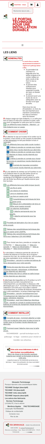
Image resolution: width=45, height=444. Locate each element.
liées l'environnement (21, 248)
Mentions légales (14, 406)
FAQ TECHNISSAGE (32, 406)
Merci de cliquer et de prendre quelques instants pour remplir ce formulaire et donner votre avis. (22, 356)
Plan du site (14, 416)
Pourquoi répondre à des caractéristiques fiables (21, 384)
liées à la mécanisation (21, 246)
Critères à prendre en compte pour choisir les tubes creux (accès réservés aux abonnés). (23, 148)
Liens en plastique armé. (19, 193)
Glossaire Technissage (21, 382)
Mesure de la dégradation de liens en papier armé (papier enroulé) (25, 205)
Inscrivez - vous (20, 4)
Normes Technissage (14, 401)
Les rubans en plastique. (19, 190)
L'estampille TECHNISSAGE (14, 409)
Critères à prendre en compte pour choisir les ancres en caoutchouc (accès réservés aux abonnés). (23, 160)
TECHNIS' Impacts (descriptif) (16, 395)
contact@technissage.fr (27, 428)
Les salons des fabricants (15, 398)
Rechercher (7, 11)
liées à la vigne (20, 245)
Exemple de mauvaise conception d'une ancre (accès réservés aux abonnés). (25, 166)
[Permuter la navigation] (22, 45)
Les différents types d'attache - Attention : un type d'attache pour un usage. (21, 125)
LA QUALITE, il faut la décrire (14, 403)
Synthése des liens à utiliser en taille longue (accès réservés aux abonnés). (21, 274)
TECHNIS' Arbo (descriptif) (15, 393)
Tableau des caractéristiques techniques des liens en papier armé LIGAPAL (21, 230)
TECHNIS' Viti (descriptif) (15, 390)
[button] (31, 5)
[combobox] (22, 11)
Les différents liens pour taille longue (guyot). (23, 185)
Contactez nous (14, 414)
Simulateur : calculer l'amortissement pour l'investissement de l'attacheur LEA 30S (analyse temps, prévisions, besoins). (21, 295)
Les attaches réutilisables (19, 208)
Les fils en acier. (16, 188)
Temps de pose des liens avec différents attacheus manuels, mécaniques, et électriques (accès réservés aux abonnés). (20, 269)
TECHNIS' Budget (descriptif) (16, 387)
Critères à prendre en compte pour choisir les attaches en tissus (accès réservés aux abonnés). (23, 154)
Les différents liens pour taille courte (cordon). (23, 144)
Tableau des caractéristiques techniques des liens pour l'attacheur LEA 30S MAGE (21, 235)
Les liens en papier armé (19, 196)
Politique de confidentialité (14, 411)
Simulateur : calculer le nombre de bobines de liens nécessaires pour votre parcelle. (22, 261)
